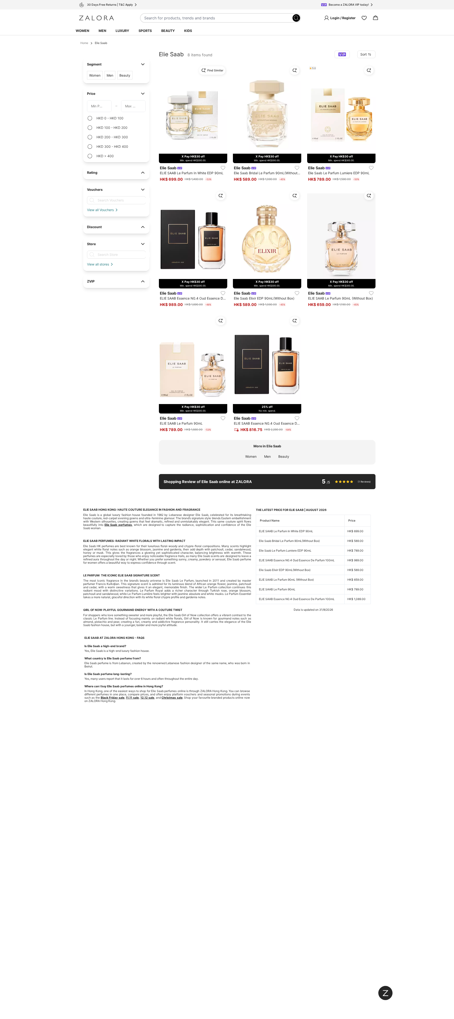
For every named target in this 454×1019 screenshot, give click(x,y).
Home (84, 43)
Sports (145, 31)
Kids (188, 31)
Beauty (168, 31)
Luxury (122, 31)
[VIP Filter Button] (342, 54)
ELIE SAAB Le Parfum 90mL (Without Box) (286, 579)
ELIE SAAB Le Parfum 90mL (277, 589)
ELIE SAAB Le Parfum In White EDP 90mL (286, 531)
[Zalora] (96, 18)
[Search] (296, 18)
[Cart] (375, 18)
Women (82, 31)
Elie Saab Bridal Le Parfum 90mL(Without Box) (289, 541)
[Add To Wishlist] (223, 167)
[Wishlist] (364, 18)
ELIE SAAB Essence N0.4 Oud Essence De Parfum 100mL (297, 560)
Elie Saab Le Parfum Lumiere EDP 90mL (285, 550)
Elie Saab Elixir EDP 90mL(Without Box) (284, 570)
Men (102, 31)
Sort (363, 54)
